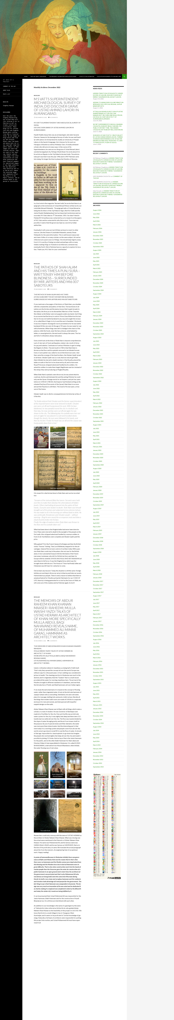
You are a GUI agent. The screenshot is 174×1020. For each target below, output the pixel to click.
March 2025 (96, 268)
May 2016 (96, 650)
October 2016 (97, 632)
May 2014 (96, 738)
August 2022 (97, 381)
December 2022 (98, 366)
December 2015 (98, 668)
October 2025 (97, 243)
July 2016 (96, 643)
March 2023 (96, 356)
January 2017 (97, 621)
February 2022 (97, 403)
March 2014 (96, 745)
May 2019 (96, 519)
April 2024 (96, 308)
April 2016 (96, 654)
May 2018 (96, 563)
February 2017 (97, 617)
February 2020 (97, 487)
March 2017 (96, 614)
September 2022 (98, 377)
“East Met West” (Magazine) (38, 76)
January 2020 (97, 490)
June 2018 (96, 559)
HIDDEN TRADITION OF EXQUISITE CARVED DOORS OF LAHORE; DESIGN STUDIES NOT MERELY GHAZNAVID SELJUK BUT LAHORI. (108, 95)
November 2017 (98, 585)
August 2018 (97, 552)
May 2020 (96, 479)
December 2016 (98, 625)
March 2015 (96, 701)
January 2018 (97, 577)
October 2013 (97, 763)
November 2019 (98, 497)
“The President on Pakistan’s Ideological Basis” (62, 76)
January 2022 (97, 406)
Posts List (6, 94)
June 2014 (96, 734)
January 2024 (97, 319)
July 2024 (96, 297)
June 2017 (96, 603)
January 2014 (97, 752)
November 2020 (98, 457)
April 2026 (96, 221)
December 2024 (98, 279)
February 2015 (97, 705)
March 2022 (96, 399)
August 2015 (97, 683)
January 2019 (97, 534)
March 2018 (96, 570)
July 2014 (96, 730)
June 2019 (96, 516)
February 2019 (97, 530)
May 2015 (96, 694)
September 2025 (98, 246)
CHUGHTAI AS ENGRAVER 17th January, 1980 (109, 76)
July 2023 (96, 341)
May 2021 (96, 436)
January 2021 (97, 450)
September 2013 (98, 767)
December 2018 (98, 537)
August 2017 (97, 596)
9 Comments (53, 289)
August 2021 (97, 425)
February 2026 (97, 228)
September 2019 (98, 505)
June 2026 (96, 214)
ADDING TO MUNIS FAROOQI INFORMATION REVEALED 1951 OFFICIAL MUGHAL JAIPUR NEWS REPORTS (108, 104)
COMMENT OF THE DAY (9, 86)
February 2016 (97, 661)
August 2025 (97, 250)
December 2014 (98, 712)
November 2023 (98, 326)
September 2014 (98, 723)
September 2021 (98, 421)
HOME (25, 76)
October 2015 (97, 676)
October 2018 (97, 545)
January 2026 (97, 232)
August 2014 (97, 727)
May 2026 (96, 217)
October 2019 (97, 501)
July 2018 (96, 556)
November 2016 (98, 628)
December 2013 (98, 756)
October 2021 (97, 417)
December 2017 (98, 581)
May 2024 (96, 305)
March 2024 (96, 312)
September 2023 (98, 334)
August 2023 (97, 337)
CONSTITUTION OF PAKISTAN (86, 76)
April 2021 (96, 439)
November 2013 (98, 759)
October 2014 (97, 719)
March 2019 (96, 527)
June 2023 (96, 345)
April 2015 (96, 698)
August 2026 (97, 210)
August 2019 (97, 508)
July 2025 (96, 254)
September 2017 (98, 592)
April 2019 (96, 523)
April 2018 (96, 567)
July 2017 (96, 599)
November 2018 (98, 541)
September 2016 (98, 636)
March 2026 (96, 225)
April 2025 (96, 265)
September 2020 (98, 465)
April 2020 (96, 483)
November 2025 (98, 239)
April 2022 (96, 396)
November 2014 (98, 716)
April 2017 (96, 610)
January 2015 (97, 708)
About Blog (6, 90)
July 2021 (96, 428)
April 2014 (96, 741)
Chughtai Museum (8, 105)
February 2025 (97, 272)
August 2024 (97, 294)
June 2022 (96, 388)
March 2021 (96, 443)
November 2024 (98, 283)
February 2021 (97, 446)
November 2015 (98, 672)
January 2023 (97, 363)
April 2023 (96, 352)
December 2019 (98, 494)
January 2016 (97, 665)
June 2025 (96, 257)
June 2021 (96, 432)
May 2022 (96, 392)
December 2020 (98, 454)
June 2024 (96, 301)
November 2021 (98, 414)
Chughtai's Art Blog (11, 76)
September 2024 (98, 290)
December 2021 (98, 410)
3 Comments (53, 641)
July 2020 (96, 472)
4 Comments (54, 117)
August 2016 (97, 639)
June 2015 (96, 690)
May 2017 (96, 607)
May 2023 (96, 348)
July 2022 (96, 385)
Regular (37, 95)
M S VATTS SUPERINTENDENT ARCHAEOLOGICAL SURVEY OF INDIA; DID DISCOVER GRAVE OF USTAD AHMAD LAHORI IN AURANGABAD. (57, 106)
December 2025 (98, 235)
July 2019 (96, 512)
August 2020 (97, 468)
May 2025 (96, 261)
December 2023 (98, 323)
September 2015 (98, 679)
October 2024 (97, 286)
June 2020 (96, 476)
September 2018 (98, 548)
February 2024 (97, 316)
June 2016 (96, 647)
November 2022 (98, 370)
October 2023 (97, 330)
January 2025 (97, 276)
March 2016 (96, 658)
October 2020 (97, 461)
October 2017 (97, 588)
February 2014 (97, 748)
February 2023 (97, 359)
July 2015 (96, 687)
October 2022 (97, 374)
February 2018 (97, 574)
